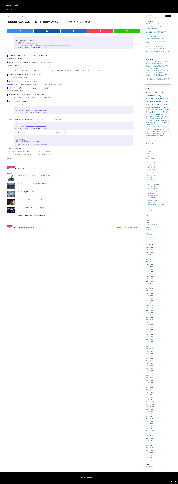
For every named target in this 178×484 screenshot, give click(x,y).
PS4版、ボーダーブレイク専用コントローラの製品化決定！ (34, 176)
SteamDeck (150, 167)
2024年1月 (148, 303)
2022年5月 (148, 331)
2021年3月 (148, 365)
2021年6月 (148, 358)
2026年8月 (148, 247)
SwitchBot (150, 171)
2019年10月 (149, 406)
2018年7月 (148, 443)
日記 (147, 217)
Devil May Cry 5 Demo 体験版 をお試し (28, 192)
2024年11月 (149, 286)
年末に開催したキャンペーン (13, 58)
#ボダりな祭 (31, 110)
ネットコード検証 (152, 188)
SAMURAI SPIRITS (150, 135)
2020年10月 (149, 377)
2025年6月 (148, 269)
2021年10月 (149, 348)
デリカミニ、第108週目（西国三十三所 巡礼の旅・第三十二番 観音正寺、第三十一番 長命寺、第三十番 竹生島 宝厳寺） (157, 67)
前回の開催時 (10, 84)
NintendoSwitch (154, 99)
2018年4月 (148, 450)
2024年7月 (148, 293)
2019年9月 (148, 409)
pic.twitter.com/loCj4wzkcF (36, 141)
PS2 (149, 181)
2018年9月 (148, 438)
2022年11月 (149, 322)
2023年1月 (148, 317)
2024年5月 (148, 295)
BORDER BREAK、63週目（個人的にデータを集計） (127, 227)
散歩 (147, 215)
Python (153, 129)
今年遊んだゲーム (152, 200)
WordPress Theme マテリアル (91, 477)
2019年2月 (148, 426)
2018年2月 (148, 455)
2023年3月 (148, 312)
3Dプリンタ (158, 127)
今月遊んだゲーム (152, 202)
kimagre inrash (12, 5)
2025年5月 (148, 271)
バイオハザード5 (165, 133)
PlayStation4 (10, 168)
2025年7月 (148, 266)
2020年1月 (148, 399)
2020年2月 (148, 397)
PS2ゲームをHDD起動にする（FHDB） (155, 38)
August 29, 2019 (44, 47)
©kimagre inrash (84, 478)
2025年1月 (148, 281)
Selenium (162, 135)
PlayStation (158, 133)
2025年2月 (148, 278)
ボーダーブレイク (19, 168)
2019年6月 (148, 416)
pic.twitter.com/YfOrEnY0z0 (40, 126)
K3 (151, 114)
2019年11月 (149, 404)
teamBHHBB (149, 158)
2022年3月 (148, 336)
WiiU (154, 131)
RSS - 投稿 (150, 467)
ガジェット (148, 161)
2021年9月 (148, 351)
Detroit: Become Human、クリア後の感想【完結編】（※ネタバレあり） (37, 184)
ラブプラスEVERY (158, 104)
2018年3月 (148, 452)
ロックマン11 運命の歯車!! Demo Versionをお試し (31, 208)
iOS (158, 126)
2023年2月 (148, 315)
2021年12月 (149, 344)
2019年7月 (148, 414)
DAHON (156, 114)
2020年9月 (148, 380)
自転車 (147, 233)
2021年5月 (148, 360)
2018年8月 (148, 440)
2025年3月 (148, 276)
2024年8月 (148, 290)
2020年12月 (149, 372)
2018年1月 (148, 457)
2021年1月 (148, 370)
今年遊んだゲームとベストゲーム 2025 (155, 82)
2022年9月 (148, 324)
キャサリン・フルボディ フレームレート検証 (30, 200)
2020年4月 (148, 392)
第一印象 (150, 112)
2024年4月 (148, 298)
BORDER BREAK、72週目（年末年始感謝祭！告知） (32, 216)
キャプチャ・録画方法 (153, 184)
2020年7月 (148, 385)
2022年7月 (148, 327)
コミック (148, 210)
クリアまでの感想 (152, 186)
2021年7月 (148, 356)
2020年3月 (148, 394)
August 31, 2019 (44, 112)
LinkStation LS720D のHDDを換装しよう (155, 48)
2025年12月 (149, 254)
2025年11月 (149, 257)
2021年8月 (148, 353)
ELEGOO (150, 147)
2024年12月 (149, 283)
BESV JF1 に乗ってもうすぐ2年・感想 (155, 26)
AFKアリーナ (151, 179)
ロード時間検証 (151, 116)
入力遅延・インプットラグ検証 (155, 204)
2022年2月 (148, 339)
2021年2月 (148, 368)
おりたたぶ (164, 114)
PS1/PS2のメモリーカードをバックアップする (157, 23)
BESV (149, 107)
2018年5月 (148, 447)
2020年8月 (148, 382)
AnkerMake (161, 129)
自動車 (147, 227)
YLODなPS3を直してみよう (152, 28)
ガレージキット (150, 175)
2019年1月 (148, 428)
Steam (152, 122)
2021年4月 (148, 363)
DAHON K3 (150, 237)
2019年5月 (148, 418)
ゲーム (147, 177)
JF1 (156, 107)
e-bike (162, 107)
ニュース (148, 212)
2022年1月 (148, 341)
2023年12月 (149, 305)
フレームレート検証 (152, 191)
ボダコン (163, 120)
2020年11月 (149, 375)
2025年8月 (148, 264)
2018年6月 (148, 445)
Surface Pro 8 (151, 169)
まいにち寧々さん (152, 224)
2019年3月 (148, 423)
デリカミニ (159, 112)
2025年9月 (148, 261)
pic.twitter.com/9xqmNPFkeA (64, 45)
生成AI (158, 131)
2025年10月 (149, 259)
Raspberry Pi (159, 124)
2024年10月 (149, 288)
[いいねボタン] (9, 158)
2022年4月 (148, 334)
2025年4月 (148, 274)
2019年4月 (148, 421)
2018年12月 (149, 430)
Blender (148, 151)
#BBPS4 (56, 45)
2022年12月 (149, 319)
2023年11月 (149, 307)
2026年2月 (148, 252)
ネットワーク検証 (160, 122)
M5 (161, 131)
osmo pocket (151, 162)
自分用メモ (164, 109)
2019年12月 (149, 401)
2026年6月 (148, 249)
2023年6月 (148, 310)
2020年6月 (148, 387)
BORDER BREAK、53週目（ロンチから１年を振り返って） (22, 227)
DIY (147, 153)
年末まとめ (156, 135)
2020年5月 (148, 389)
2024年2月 (148, 300)
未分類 (147, 220)
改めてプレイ (162, 116)
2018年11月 (149, 433)
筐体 (156, 129)
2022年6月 (148, 329)
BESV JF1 (150, 234)
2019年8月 (148, 411)
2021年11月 (149, 346)
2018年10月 (149, 435)
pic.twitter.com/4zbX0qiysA (40, 110)
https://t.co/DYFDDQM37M (48, 45)
